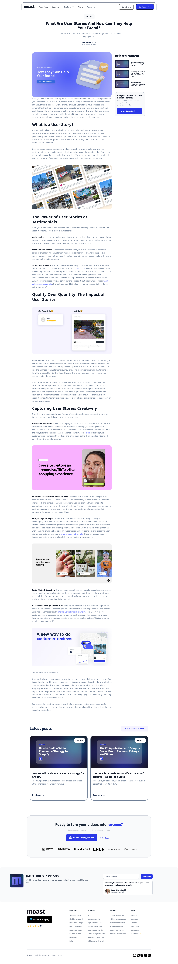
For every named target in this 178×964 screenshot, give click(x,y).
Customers (56, 7)
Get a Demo (126, 7)
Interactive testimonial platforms (72, 612)
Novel (87, 433)
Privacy (60, 955)
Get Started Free (145, 7)
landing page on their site (71, 534)
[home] (30, 6)
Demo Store (43, 7)
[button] (69, 7)
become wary (79, 268)
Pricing (80, 7)
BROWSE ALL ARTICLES (134, 728)
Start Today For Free (129, 111)
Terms (54, 955)
